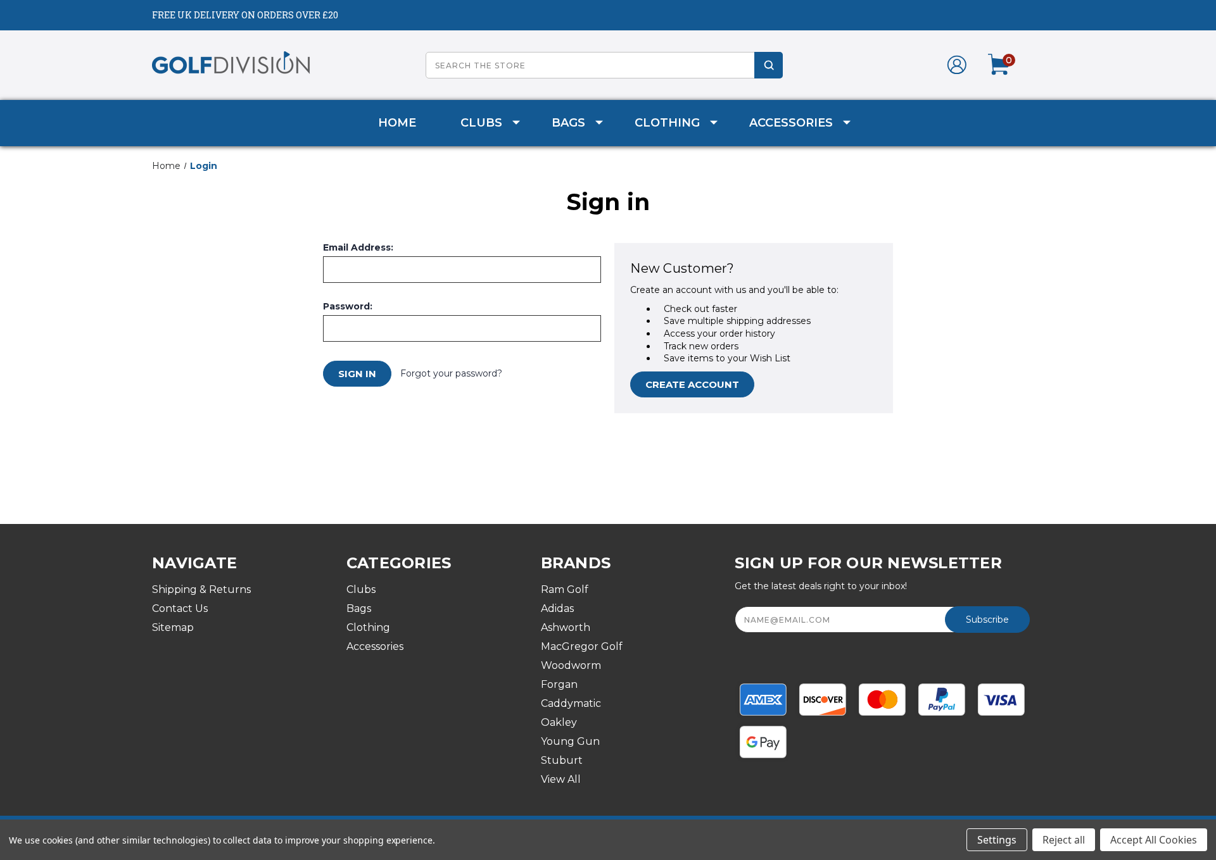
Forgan (559, 684)
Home (397, 123)
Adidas (557, 608)
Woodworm (571, 665)
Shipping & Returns (201, 589)
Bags (568, 123)
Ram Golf (564, 589)
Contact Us (180, 608)
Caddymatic (571, 703)
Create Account (692, 384)
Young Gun (570, 741)
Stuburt (562, 760)
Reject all (1063, 840)
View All (561, 779)
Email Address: (358, 247)
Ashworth (565, 627)
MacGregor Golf (582, 646)
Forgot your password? (451, 373)
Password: (347, 306)
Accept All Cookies (1153, 840)
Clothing (667, 123)
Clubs (481, 123)
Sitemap (173, 627)
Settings (996, 840)
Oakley (559, 722)
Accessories (791, 123)
